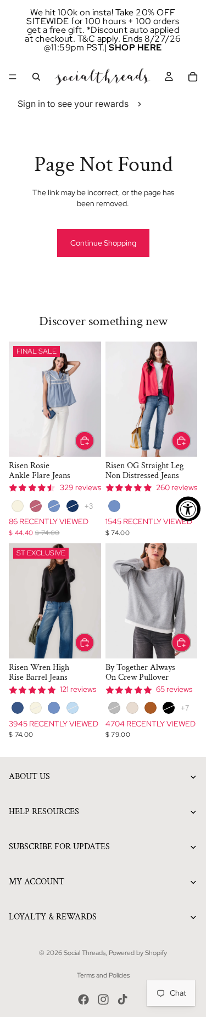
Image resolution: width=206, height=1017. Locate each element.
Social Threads (84, 952)
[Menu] (12, 76)
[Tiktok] (122, 999)
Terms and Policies (103, 975)
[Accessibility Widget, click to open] (188, 508)
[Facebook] (83, 999)
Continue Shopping (103, 243)
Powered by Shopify (138, 952)
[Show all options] (89, 506)
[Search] (36, 77)
